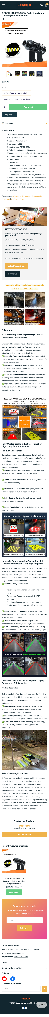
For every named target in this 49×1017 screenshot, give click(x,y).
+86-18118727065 (21, 957)
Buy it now (9, 115)
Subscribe (24, 928)
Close (24, 962)
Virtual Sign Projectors (21, 196)
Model (4, 88)
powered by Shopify (32, 1003)
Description (8, 130)
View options (14, 892)
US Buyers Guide (17, 199)
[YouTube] (4, 978)
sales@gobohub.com (15, 953)
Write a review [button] (24, 834)
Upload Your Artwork (16, 266)
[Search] (8, 5)
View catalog (3, 5)
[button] (42, 44)
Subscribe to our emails (11, 984)
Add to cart (28, 107)
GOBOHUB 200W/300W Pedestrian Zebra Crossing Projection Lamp (14, 881)
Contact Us (12, 274)
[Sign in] (41, 5)
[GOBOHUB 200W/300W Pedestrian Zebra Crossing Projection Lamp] (14, 861)
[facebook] (12, 978)
